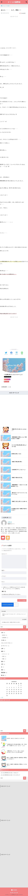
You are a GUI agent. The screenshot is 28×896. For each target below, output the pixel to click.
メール (4, 576)
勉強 (3, 661)
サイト (3, 581)
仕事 (3, 648)
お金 (3, 632)
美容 (3, 669)
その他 (9, 386)
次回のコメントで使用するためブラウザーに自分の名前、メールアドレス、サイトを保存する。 (14, 588)
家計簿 (4, 635)
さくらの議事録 (14, 2)
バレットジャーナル (6, 642)
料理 (4, 656)
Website (8, 540)
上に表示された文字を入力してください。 (11, 594)
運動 (4, 658)
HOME (15, 890)
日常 (3, 664)
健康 (3, 651)
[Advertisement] (14, 32)
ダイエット (5, 654)
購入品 (3, 675)
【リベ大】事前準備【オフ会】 (7, 772)
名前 (3, 570)
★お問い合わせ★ (14, 892)
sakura (15, 772)
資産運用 (5, 637)
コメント (4, 553)
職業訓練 (4, 672)
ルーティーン (5, 645)
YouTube (3, 540)
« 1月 (2, 697)
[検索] (24, 626)
